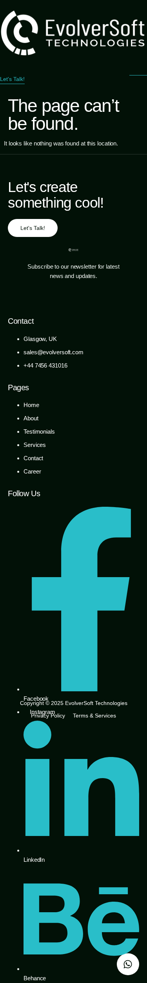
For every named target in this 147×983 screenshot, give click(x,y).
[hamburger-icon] (138, 70)
